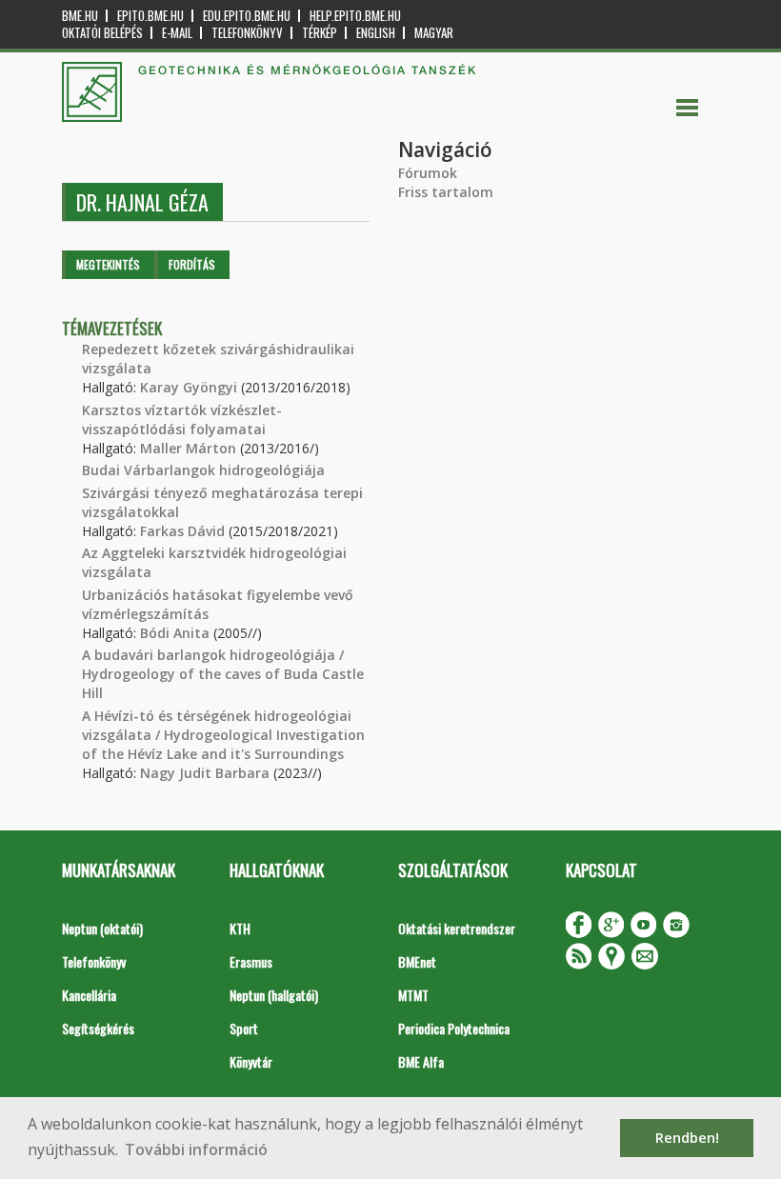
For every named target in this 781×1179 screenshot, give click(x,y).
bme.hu (80, 16)
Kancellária (89, 995)
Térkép (319, 33)
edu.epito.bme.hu (246, 16)
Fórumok (427, 173)
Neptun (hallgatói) (274, 995)
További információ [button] (196, 1149)
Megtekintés (108, 264)
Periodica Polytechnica (454, 1028)
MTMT (413, 995)
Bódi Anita (175, 633)
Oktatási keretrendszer (456, 928)
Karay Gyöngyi (188, 387)
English (375, 33)
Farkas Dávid (182, 531)
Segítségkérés (98, 1028)
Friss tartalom (445, 192)
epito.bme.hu (150, 16)
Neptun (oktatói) (102, 928)
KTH (240, 928)
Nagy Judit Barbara (205, 773)
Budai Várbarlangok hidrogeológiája (203, 470)
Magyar (433, 33)
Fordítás (192, 264)
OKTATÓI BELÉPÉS (102, 33)
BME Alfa (421, 1061)
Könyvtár (251, 1061)
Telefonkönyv (247, 33)
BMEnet (417, 961)
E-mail (177, 33)
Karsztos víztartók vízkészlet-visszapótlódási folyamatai (182, 419)
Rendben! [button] (687, 1138)
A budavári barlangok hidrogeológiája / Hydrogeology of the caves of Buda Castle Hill (223, 674)
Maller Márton (188, 448)
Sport (244, 1028)
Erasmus (251, 961)
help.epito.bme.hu (355, 16)
